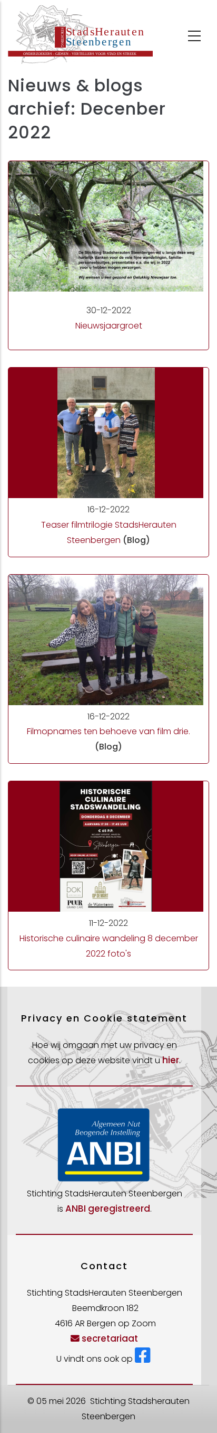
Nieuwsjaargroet (108, 326)
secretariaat (110, 1338)
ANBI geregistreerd (107, 1208)
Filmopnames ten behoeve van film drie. (108, 731)
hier (170, 1060)
